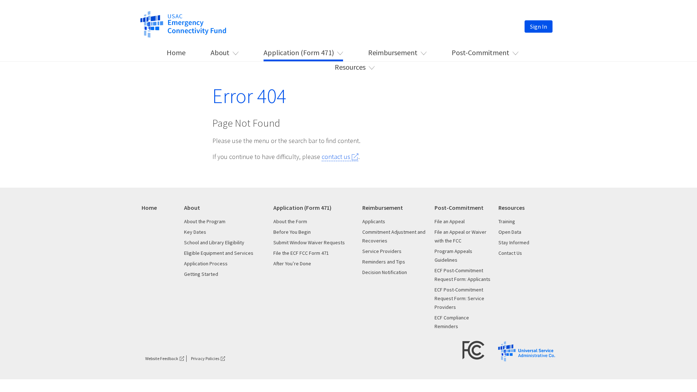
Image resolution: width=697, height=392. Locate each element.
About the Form (290, 221)
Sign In (538, 26)
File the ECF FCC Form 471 (301, 253)
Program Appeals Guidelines (453, 255)
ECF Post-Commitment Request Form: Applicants (462, 274)
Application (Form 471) (299, 52)
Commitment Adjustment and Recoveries (393, 236)
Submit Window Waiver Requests (309, 242)
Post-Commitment (480, 52)
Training (506, 221)
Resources (350, 67)
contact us (336, 156)
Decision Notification (384, 272)
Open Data (509, 232)
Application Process (206, 263)
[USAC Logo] (526, 351)
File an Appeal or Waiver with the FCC (460, 236)
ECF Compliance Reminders (452, 322)
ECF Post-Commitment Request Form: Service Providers (459, 298)
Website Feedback (161, 358)
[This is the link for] (183, 23)
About (220, 52)
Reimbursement (392, 52)
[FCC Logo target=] (473, 349)
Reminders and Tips (383, 261)
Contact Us (510, 253)
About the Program (204, 221)
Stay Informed (513, 242)
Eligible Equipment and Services (218, 253)
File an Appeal (450, 221)
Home (176, 52)
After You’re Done (292, 263)
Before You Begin (292, 232)
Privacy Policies (205, 358)
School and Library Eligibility (214, 242)
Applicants (373, 221)
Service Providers (382, 251)
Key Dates (195, 232)
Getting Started (201, 274)
